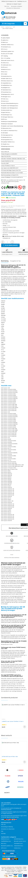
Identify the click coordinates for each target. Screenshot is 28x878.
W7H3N (3, 380)
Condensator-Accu (6, 65)
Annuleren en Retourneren (13, 8)
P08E (2, 342)
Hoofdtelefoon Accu (7, 85)
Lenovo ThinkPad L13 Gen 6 (8, 165)
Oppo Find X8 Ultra (6, 156)
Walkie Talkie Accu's (7, 78)
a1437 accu (19, 868)
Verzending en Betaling (7, 826)
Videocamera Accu (6, 128)
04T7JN (3, 302)
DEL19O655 (8, 222)
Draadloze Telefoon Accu (8, 142)
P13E (2, 353)
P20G (2, 371)
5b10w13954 (18, 867)
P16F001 (3, 362)
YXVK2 (2, 382)
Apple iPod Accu (6, 112)
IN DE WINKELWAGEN (11, 245)
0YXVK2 (3, 317)
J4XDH (2, 333)
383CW (3, 322)
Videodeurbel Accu (7, 137)
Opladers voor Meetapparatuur (10, 108)
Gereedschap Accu (6, 76)
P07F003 (3, 340)
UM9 (2, 378)
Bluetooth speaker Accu (8, 51)
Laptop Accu (8, 27)
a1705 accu (13, 870)
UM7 (2, 375)
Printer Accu (5, 99)
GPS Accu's (5, 67)
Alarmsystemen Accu (7, 139)
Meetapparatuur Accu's (8, 94)
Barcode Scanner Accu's (8, 60)
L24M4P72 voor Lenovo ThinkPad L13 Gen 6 (12, 721)
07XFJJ (2, 306)
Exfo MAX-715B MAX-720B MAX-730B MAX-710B (13, 158)
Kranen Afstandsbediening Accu (10, 103)
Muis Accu (4, 71)
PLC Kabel (4, 74)
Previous (2, 181)
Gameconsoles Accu (7, 110)
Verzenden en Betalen (16, 6)
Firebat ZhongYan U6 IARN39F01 (9, 154)
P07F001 (3, 337)
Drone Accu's (5, 101)
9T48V (2, 330)
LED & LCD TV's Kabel (7, 53)
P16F (2, 360)
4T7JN (2, 324)
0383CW (3, 301)
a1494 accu (20, 870)
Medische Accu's (6, 69)
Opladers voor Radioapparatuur (10, 105)
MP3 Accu (4, 119)
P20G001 (3, 373)
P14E (2, 357)
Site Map (3, 833)
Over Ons (6, 6)
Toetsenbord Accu (6, 90)
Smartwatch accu (6, 47)
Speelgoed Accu (6, 87)
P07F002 (3, 339)
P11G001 (3, 351)
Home (2, 27)
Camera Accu (5, 62)
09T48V (3, 308)
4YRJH (2, 326)
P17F (2, 364)
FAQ (2, 831)
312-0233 (3, 319)
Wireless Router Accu (7, 80)
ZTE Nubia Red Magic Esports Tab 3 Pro (11, 170)
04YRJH (3, 304)
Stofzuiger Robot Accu (7, 117)
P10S (2, 346)
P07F (2, 335)
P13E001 (3, 355)
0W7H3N (3, 315)
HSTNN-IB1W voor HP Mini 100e (10, 756)
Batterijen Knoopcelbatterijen (9, 121)
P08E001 (3, 344)
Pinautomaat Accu (6, 92)
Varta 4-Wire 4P (5, 151)
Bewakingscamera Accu (8, 146)
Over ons (3, 824)
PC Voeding (5, 56)
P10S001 (3, 348)
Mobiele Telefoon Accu (8, 44)
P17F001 (3, 366)
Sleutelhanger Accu (7, 114)
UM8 (2, 377)
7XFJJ (2, 328)
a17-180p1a (18, 871)
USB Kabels (5, 133)
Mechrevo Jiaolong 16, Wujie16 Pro (9, 175)
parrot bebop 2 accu (10, 868)
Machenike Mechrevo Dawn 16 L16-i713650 (12, 172)
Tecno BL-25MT (5, 163)
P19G (2, 368)
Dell (14, 27)
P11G (2, 349)
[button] (14, 17)
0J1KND (3, 311)
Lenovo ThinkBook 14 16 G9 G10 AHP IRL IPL (12, 177)
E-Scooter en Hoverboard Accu (9, 130)
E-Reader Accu (5, 144)
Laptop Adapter (6, 38)
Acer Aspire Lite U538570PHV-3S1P (9, 168)
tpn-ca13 (7, 870)
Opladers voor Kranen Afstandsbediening (12, 126)
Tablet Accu (5, 42)
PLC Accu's (4, 49)
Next (26, 181)
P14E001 (3, 359)
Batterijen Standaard (7, 123)
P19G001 (3, 369)
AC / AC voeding (6, 58)
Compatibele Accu (6, 83)
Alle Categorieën (9, 23)
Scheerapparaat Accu (7, 135)
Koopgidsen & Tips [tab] (15, 261)
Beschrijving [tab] (4, 261)
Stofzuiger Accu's (6, 96)
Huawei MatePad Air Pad (7, 161)
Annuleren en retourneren (7, 829)
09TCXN (3, 310)
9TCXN (2, 331)
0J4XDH (3, 313)
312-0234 (3, 321)
